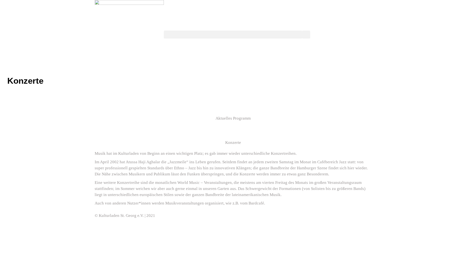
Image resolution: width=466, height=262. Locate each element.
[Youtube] (252, 215)
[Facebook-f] (239, 215)
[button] (233, 35)
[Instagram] (265, 215)
